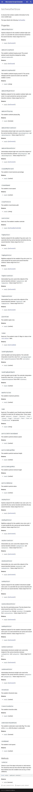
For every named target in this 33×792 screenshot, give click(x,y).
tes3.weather (12, 345)
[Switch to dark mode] (27, 1)
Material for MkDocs (10, 790)
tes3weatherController (14, 228)
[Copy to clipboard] (31, 775)
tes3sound (11, 63)
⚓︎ (22, 9)
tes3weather (21, 20)
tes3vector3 (12, 43)
